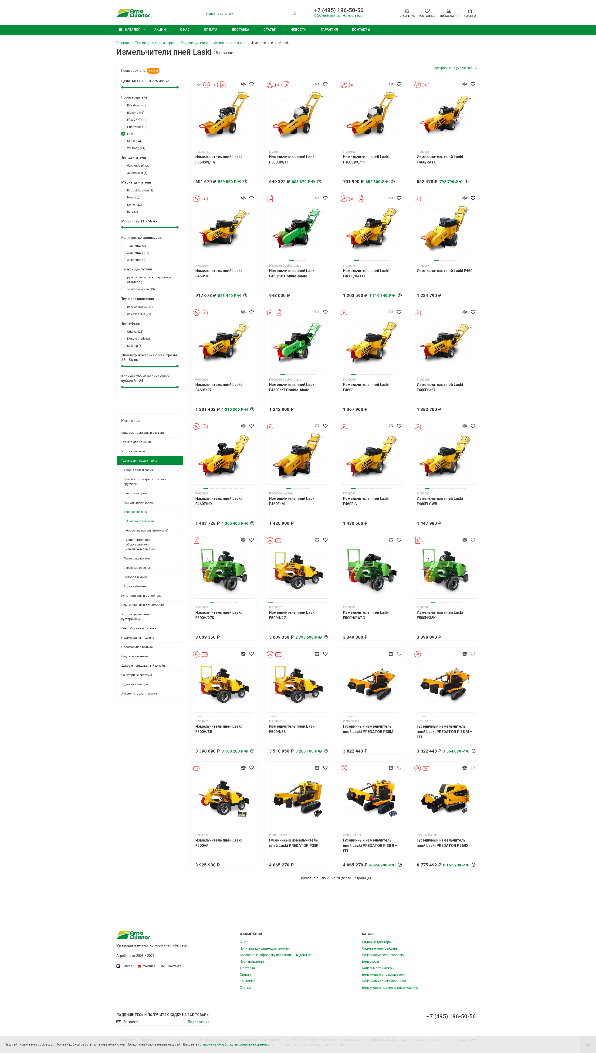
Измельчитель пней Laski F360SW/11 (292, 159)
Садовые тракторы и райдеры (143, 432)
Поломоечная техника (137, 647)
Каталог (132, 29)
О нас (185, 29)
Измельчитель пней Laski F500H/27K (218, 615)
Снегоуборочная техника (138, 628)
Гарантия (329, 29)
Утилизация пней (136, 512)
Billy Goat (136, 105)
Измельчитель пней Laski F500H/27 (292, 615)
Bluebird (135, 113)
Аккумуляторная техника (139, 693)
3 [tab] (303, 260)
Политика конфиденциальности (264, 948)
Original (134, 332)
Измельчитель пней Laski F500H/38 (218, 729)
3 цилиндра (136, 260)
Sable (134, 141)
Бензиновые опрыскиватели (384, 974)
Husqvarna (136, 127)
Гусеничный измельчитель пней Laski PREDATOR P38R (293, 843)
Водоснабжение (135, 586)
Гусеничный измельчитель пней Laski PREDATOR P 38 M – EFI (444, 731)
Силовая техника (136, 577)
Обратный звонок (327, 15)
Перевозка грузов (137, 558)
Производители (252, 961)
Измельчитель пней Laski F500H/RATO (366, 615)
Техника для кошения (136, 442)
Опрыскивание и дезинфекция (142, 605)
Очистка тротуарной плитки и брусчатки (145, 481)
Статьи (269, 29)
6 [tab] (386, 260)
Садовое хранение (134, 656)
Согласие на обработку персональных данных (275, 955)
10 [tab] (325, 602)
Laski (154, 71)
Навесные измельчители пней (147, 530)
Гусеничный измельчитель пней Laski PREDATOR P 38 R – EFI (370, 845)
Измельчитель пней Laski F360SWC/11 (366, 159)
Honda (133, 197)
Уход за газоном (133, 451)
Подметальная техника (137, 637)
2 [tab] (297, 260)
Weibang (135, 148)
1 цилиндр (136, 246)
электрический (140, 289)
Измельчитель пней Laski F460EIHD (218, 501)
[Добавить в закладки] (251, 84)
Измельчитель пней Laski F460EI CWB (440, 501)
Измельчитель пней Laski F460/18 (218, 273)
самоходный (138, 314)
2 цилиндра (137, 253)
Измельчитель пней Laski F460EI (366, 387)
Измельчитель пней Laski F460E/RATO (366, 273)
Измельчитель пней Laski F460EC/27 (440, 387)
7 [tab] (389, 374)
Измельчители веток (139, 502)
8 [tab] (313, 602)
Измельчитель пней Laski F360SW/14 (218, 159)
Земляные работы (137, 567)
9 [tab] (319, 602)
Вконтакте (173, 966)
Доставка (240, 29)
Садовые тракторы (376, 942)
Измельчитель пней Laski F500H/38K (440, 615)
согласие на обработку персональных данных (233, 1044)
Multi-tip (134, 346)
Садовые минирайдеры (380, 948)
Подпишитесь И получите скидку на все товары (162, 1015)
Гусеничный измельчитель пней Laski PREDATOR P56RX (442, 843)
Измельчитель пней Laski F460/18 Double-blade (292, 273)
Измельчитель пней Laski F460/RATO (440, 159)
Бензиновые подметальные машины (390, 987)
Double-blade (138, 339)
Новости (299, 29)
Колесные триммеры (378, 968)
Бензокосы (370, 961)
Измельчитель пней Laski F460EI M (292, 501)
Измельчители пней (140, 521)
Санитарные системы (136, 675)
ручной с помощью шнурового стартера (149, 280)
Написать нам (352, 15)
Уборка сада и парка (138, 470)
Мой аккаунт (449, 15)
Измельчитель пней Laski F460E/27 (218, 387)
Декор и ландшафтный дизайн (143, 665)
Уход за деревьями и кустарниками (136, 617)
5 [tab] (380, 260)
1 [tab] (291, 260)
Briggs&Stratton (139, 190)
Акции (160, 29)
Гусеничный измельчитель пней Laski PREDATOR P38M (368, 729)
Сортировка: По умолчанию (452, 68)
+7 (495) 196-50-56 (339, 10)
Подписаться (198, 1022)
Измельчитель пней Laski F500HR (218, 843)
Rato (132, 212)
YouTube (149, 966)
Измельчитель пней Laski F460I (445, 271)
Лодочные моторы (135, 684)
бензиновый (138, 165)
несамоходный (139, 307)
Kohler (134, 205)
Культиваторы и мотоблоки (141, 595)
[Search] (294, 13)
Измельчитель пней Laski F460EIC (366, 501)
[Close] (588, 1044)
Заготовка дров (135, 493)
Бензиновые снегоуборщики (384, 981)
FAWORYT (136, 120)
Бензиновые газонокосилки (383, 955)
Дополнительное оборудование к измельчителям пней (141, 544)
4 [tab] (374, 260)
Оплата (210, 29)
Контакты (361, 29)
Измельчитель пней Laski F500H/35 (292, 729)
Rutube (127, 966)
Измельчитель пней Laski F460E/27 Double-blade (292, 387)
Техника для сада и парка (139, 460)
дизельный (136, 173)
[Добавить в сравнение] (243, 84)
